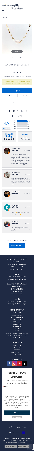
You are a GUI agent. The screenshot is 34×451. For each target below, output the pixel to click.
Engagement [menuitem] (17, 313)
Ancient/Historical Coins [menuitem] (17, 335)
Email (6, 386)
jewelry (5, 17)
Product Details (17, 111)
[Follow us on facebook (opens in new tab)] (9, 363)
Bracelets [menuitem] (17, 324)
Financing (17, 348)
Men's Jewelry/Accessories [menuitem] (17, 333)
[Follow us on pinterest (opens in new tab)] (19, 363)
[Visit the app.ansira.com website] (23, 432)
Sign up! (17, 413)
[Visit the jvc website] (24, 427)
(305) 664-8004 (17, 58)
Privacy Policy (24, 440)
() (29, 121)
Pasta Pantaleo (15, 192)
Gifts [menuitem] (17, 331)
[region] (17, 39)
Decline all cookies (10, 446)
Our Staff (17, 354)
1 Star (15, 128)
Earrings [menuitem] (17, 326)
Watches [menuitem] (17, 328)
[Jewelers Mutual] (14, 433)
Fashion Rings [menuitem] (17, 317)
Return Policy (17, 352)
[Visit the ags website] (11, 427)
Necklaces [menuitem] (17, 322)
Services (17, 350)
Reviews (17, 116)
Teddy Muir (14, 221)
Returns (25, 95)
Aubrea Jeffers (15, 172)
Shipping (9, 95)
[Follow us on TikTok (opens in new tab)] (24, 363)
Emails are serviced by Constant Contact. (18, 406)
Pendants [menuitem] (17, 319)
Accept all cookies (23, 446)
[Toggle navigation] (3, 11)
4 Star (14, 123)
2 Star (15, 126)
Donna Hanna (15, 205)
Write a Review (17, 246)
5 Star (15, 121)
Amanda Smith (15, 148)
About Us (17, 345)
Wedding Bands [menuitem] (17, 315)
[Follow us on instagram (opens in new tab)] (14, 363)
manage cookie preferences (16, 442)
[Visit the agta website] (18, 427)
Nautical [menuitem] (17, 337)
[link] (10, 2)
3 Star (15, 125)
